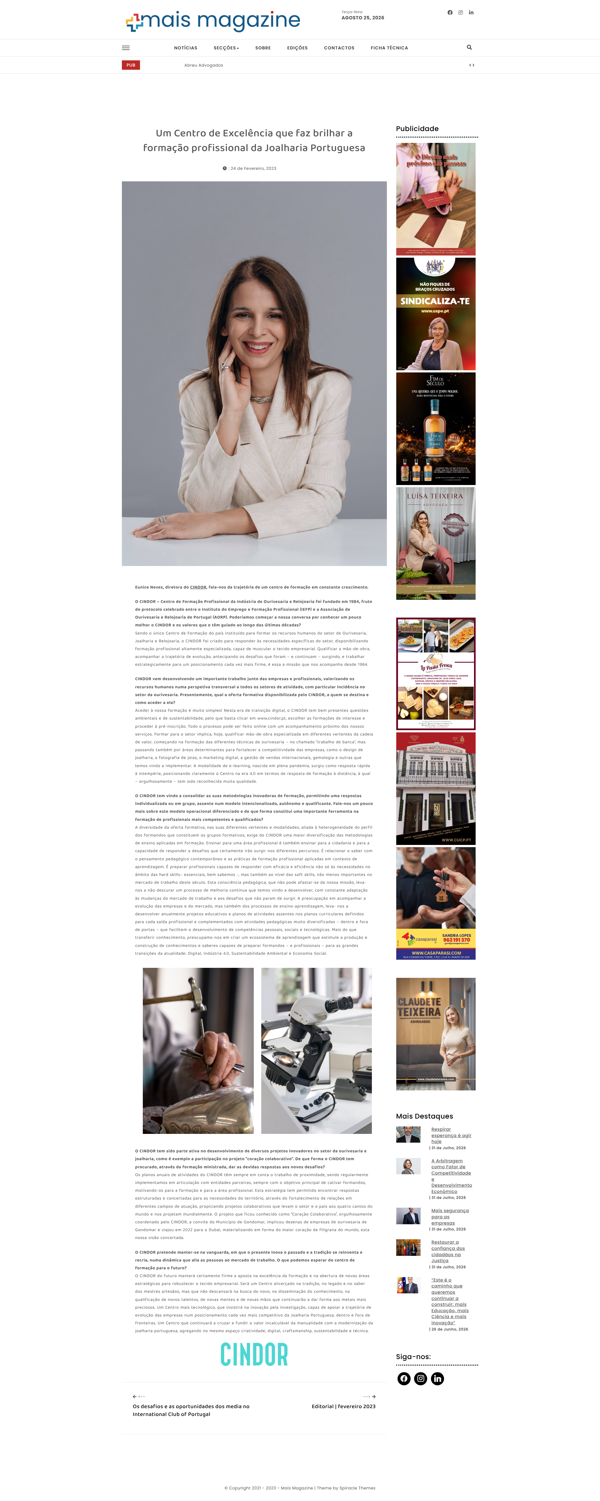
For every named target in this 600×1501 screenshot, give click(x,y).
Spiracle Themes (358, 1488)
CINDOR (198, 588)
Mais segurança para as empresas (450, 1217)
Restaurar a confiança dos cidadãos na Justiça (448, 1251)
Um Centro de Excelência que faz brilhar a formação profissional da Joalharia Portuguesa (254, 141)
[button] (470, 65)
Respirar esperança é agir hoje (452, 1135)
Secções (225, 48)
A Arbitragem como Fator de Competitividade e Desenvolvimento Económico (452, 1176)
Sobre (263, 48)
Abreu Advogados (203, 65)
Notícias (185, 48)
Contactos (339, 48)
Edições (297, 48)
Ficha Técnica (389, 48)
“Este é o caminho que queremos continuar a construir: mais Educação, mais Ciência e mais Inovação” (450, 1301)
